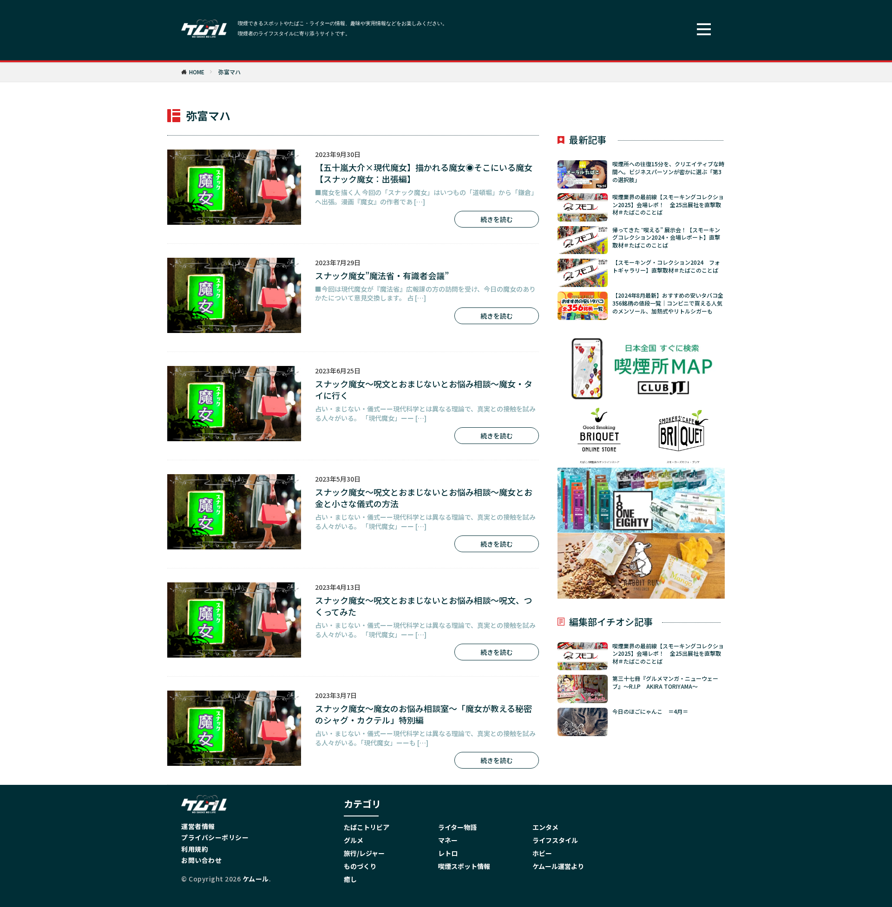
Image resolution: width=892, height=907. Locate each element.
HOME (196, 72)
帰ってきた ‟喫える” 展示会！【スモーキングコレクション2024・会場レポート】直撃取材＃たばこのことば (666, 237)
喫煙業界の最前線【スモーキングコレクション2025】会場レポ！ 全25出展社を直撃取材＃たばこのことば (668, 204)
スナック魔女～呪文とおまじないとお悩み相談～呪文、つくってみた (423, 606)
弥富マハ (229, 72)
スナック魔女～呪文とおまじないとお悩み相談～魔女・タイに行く (423, 389)
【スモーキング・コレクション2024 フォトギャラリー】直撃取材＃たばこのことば (666, 266)
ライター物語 (457, 827)
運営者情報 (198, 826)
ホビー (542, 853)
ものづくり (360, 866)
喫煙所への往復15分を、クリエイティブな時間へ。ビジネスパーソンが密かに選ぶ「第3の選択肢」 (668, 171)
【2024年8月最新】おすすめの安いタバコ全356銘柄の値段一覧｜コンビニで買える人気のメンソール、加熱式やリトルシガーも (667, 303)
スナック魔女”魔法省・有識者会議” (382, 275)
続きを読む (496, 219)
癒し (350, 879)
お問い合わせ (201, 860)
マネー (448, 840)
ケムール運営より (558, 866)
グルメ (353, 840)
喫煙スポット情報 (464, 866)
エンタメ (545, 827)
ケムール (256, 878)
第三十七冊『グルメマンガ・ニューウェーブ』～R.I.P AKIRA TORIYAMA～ (665, 682)
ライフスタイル (555, 840)
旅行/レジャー (364, 853)
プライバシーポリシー (215, 837)
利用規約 (194, 849)
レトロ (448, 853)
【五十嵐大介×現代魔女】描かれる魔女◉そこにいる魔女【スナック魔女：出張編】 (423, 173)
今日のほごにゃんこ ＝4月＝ (650, 711)
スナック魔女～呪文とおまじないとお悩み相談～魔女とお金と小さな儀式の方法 (423, 497)
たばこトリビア (366, 827)
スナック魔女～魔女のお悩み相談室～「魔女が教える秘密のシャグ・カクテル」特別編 (423, 714)
